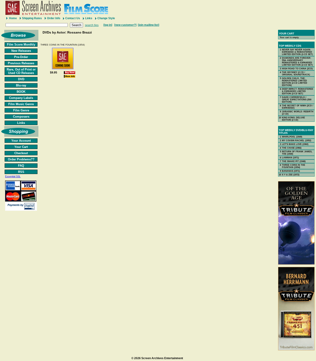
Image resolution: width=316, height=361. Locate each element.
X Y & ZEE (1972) (290, 175)
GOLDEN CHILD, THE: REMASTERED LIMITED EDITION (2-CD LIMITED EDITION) (294, 81)
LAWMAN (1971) (290, 157)
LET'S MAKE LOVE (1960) (295, 144)
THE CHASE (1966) (291, 148)
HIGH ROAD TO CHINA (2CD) (297, 68)
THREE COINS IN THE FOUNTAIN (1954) (62, 44)
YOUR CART (286, 33)
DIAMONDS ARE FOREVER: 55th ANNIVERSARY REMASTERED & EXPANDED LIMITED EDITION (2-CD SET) (297, 61)
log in (107, 25)
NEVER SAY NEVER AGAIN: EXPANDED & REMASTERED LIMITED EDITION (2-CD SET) (297, 52)
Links (88, 18)
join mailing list (148, 25)
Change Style (106, 18)
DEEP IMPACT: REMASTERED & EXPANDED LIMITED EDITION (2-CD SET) (297, 91)
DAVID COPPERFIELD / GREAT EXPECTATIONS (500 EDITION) (296, 99)
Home (13, 18)
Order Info (53, 18)
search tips (92, 25)
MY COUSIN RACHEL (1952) (296, 140)
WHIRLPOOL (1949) (292, 137)
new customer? (125, 25)
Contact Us (72, 18)
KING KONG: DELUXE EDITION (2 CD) (293, 118)
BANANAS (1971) (291, 171)
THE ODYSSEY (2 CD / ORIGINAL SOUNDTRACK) (296, 73)
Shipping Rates (32, 18)
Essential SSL (13, 176)
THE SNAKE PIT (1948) (294, 161)
